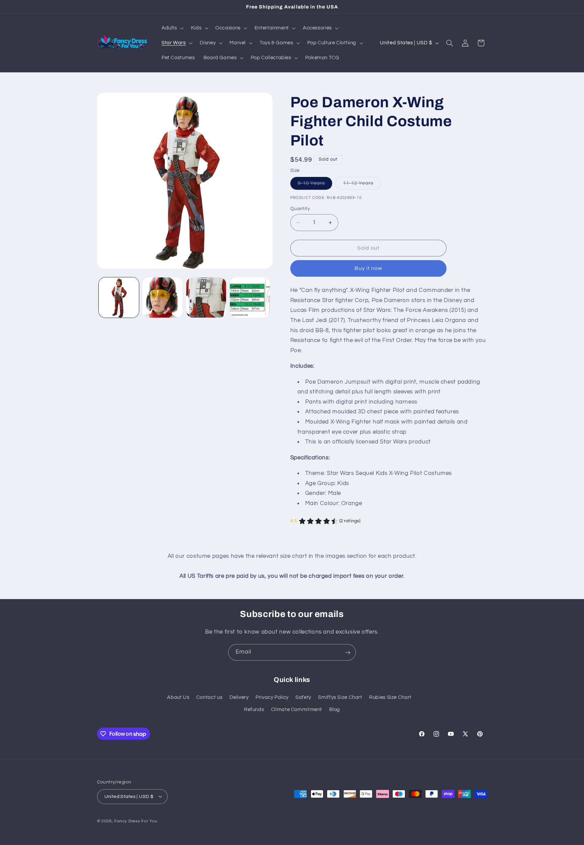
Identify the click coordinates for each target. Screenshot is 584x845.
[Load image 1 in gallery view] (119, 297)
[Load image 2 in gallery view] (162, 297)
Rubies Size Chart (390, 697)
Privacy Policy (272, 697)
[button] (172, 28)
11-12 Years (362, 185)
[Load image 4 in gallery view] (250, 297)
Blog (334, 709)
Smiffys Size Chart (340, 697)
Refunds (254, 709)
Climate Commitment (296, 709)
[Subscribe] (348, 652)
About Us (178, 697)
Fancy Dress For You (135, 821)
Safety (303, 697)
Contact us (209, 697)
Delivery (239, 697)
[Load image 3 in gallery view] (206, 297)
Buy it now (369, 268)
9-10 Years (315, 185)
